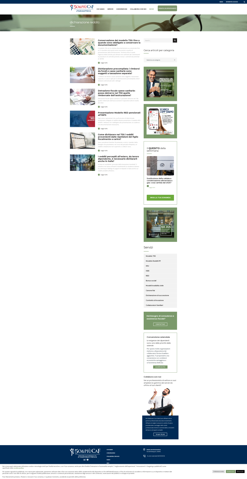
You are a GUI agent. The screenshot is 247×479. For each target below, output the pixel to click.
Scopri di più (160, 434)
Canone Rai (150, 290)
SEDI (221, 2)
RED (147, 276)
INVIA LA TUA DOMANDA (160, 198)
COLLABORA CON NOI (138, 9)
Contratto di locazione (155, 300)
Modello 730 (151, 256)
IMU (147, 266)
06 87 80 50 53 (161, 456)
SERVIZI (110, 9)
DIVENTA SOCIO (232, 2)
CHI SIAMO (100, 9)
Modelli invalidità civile (155, 286)
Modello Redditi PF (153, 261)
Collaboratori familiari (154, 305)
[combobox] (160, 60)
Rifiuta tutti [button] (240, 471)
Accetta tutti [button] (230, 471)
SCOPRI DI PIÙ (160, 367)
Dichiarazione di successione (157, 295)
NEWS (151, 9)
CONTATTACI (160, 324)
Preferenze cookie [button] (219, 471)
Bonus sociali (151, 281)
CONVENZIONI (121, 9)
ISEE (147, 271)
